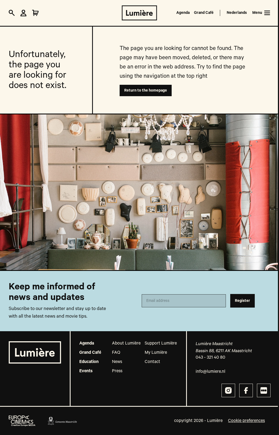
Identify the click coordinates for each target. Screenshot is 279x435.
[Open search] (12, 13)
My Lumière (156, 352)
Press (117, 371)
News (117, 361)
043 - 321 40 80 (210, 357)
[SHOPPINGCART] (35, 13)
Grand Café (204, 13)
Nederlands (237, 13)
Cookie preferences (246, 420)
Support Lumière (161, 343)
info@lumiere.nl (210, 371)
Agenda (183, 13)
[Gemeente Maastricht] (62, 420)
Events (86, 371)
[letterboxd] (263, 390)
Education (89, 361)
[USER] (23, 13)
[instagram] (228, 390)
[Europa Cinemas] (22, 420)
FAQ (116, 352)
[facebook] (246, 390)
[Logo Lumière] (139, 12)
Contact (152, 361)
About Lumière (126, 343)
